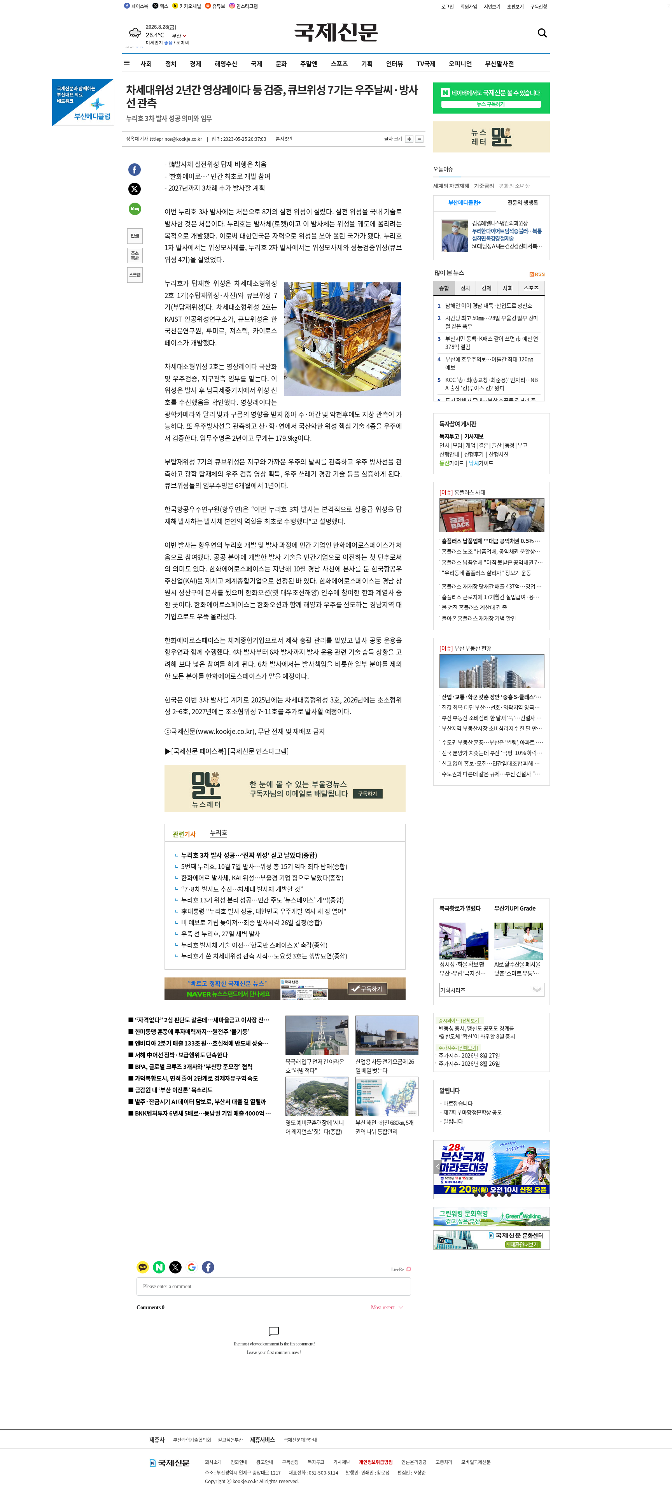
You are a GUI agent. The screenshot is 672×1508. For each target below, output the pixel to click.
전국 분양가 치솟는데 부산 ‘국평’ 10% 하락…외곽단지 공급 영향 (513, 753)
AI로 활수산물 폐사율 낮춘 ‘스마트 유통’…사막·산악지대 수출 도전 (517, 977)
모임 (457, 445)
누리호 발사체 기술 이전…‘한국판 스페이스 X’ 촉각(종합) (254, 944)
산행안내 (449, 454)
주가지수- (458, 1047)
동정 (509, 445)
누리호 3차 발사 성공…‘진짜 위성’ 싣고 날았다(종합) (249, 855)
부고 (522, 445)
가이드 (451, 463)
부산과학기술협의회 (192, 1439)
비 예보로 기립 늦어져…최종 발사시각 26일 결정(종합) (251, 922)
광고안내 (264, 1462)
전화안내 (239, 1462)
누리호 (218, 832)
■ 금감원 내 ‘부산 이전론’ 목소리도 (170, 1090)
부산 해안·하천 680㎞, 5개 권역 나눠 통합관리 (384, 1126)
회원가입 (468, 6)
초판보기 (515, 6)
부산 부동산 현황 (465, 648)
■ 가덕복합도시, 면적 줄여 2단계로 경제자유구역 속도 (193, 1078)
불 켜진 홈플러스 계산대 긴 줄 (474, 607)
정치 (171, 63)
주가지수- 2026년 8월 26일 (469, 1063)
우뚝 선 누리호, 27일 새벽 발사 (220, 933)
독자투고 (316, 1462)
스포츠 (339, 63)
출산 (496, 445)
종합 (444, 288)
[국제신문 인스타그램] (258, 751)
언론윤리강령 (414, 1462)
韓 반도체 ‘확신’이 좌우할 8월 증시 (477, 1036)
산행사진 (498, 454)
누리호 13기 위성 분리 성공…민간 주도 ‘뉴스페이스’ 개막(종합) (262, 899)
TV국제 (426, 63)
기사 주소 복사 (134, 256)
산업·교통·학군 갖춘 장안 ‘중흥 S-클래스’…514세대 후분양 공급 (514, 697)
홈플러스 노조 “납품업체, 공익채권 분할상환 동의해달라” (505, 551)
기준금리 (484, 186)
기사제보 (341, 1462)
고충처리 (444, 1462)
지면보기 (492, 6)
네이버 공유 (134, 209)
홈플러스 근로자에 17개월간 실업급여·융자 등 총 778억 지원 (509, 597)
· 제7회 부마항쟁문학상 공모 (470, 1112)
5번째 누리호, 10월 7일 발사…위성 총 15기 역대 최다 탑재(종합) (264, 866)
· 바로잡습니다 (455, 1103)
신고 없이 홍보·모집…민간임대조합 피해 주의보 (495, 763)
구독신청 (538, 6)
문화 (281, 63)
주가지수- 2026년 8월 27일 (469, 1055)
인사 (444, 445)
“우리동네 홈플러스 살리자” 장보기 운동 (486, 572)
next (545, 1167)
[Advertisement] (491, 842)
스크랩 (134, 275)
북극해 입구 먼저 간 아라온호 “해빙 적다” (314, 1065)
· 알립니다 (451, 1121)
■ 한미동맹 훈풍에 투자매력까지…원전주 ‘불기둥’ (189, 1031)
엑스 (164, 6)
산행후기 (474, 454)
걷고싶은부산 (230, 1439)
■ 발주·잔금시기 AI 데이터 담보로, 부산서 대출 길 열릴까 (197, 1101)
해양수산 (226, 63)
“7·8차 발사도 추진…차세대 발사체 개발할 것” (242, 888)
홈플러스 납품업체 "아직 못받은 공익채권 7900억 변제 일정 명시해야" (519, 562)
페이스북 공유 (134, 170)
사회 (146, 63)
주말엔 (308, 63)
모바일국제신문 (476, 1462)
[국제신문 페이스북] (198, 751)
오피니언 (460, 63)
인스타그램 (246, 6)
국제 (256, 63)
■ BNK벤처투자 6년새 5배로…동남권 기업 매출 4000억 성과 (202, 1113)
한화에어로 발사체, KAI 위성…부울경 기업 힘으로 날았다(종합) (262, 877)
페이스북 (139, 6)
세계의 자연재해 (451, 186)
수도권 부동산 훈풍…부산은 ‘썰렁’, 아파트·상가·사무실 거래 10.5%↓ (520, 742)
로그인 (447, 6)
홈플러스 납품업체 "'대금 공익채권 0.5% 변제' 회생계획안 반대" (514, 541)
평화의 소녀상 (514, 186)
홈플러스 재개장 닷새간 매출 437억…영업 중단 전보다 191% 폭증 (515, 586)
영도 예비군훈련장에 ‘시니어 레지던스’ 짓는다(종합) (314, 1126)
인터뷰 (394, 63)
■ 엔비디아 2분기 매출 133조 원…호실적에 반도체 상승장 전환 (204, 1043)
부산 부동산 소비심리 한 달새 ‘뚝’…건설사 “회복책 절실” (504, 718)
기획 (367, 63)
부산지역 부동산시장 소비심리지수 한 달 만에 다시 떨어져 (505, 728)
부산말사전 (499, 63)
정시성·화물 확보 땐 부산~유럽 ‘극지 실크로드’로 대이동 (462, 973)
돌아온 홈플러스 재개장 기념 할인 (479, 618)
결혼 (483, 445)
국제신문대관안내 (300, 1439)
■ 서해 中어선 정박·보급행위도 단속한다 (178, 1055)
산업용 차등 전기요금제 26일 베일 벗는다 (384, 1065)
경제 (195, 63)
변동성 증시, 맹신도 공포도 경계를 (476, 1028)
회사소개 (213, 1462)
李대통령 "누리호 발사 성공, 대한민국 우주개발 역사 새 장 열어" (263, 911)
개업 (470, 445)
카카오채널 (190, 6)
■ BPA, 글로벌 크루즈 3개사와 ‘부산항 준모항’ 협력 (190, 1066)
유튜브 (218, 6)
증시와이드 (460, 1020)
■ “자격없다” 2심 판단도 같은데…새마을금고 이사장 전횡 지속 (204, 1020)
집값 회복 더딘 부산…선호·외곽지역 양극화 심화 (496, 707)
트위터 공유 (134, 190)
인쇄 (134, 236)
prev (438, 1167)
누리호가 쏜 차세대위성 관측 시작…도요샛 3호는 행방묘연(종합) (264, 955)
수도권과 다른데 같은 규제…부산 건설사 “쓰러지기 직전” (505, 774)
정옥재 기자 (137, 138)
